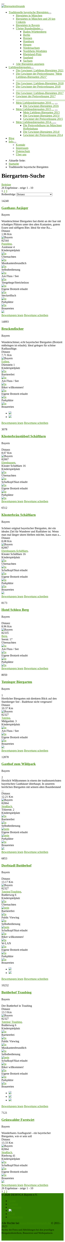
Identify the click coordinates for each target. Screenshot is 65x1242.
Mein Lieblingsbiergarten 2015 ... (35, 109)
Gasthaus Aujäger (14, 208)
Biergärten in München (29, 15)
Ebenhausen (8, 462)
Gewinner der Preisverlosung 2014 (43, 135)
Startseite (14, 163)
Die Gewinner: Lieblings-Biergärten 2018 (40, 83)
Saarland (28, 57)
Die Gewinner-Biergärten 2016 (41, 105)
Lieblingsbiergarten (20, 67)
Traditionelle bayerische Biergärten (28, 12)
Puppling (6, 243)
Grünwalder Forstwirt (17, 1120)
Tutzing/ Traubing (11, 1021)
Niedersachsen (31, 47)
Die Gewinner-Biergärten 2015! (41, 115)
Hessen (27, 44)
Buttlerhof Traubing (16, 992)
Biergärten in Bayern (28, 25)
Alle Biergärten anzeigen (30, 64)
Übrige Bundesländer (28, 28)
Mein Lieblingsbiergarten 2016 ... (35, 102)
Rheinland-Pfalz (32, 54)
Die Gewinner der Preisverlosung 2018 (38, 86)
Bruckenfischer (12, 329)
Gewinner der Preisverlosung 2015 (43, 118)
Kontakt (20, 144)
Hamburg (28, 41)
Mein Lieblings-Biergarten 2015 (41, 112)
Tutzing (5, 717)
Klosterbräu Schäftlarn (18, 515)
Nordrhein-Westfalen (35, 51)
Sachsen (27, 60)
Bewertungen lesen (12, 315)
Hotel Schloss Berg (15, 610)
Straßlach (6, 806)
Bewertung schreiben (36, 315)
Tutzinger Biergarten (16, 682)
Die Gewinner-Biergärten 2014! (41, 131)
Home (12, 1200)
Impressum (22, 147)
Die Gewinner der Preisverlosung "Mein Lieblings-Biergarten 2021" (39, 75)
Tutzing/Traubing (11, 891)
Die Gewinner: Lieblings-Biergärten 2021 (40, 70)
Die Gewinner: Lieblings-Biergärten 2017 (40, 93)
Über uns (21, 154)
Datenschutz (23, 151)
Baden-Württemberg (34, 31)
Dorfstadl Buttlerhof (16, 865)
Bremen (27, 38)
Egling (5, 361)
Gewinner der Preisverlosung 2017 (36, 96)
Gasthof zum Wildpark (18, 764)
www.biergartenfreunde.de (35, 1223)
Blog (11, 138)
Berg (4, 636)
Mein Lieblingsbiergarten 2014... (34, 122)
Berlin (26, 34)
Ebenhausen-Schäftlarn (14, 550)
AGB (12, 1213)
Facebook (7, 1238)
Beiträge (6, 184)
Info (11, 141)
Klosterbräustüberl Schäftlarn (23, 436)
